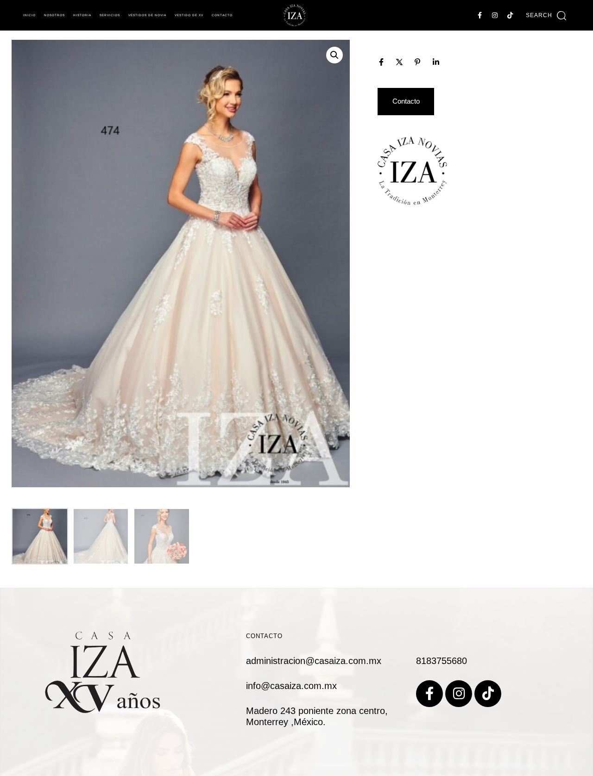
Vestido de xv (189, 15)
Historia (82, 15)
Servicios (110, 15)
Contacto (222, 15)
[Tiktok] (510, 15)
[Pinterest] (417, 62)
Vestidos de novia (147, 15)
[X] (399, 62)
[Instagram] (494, 15)
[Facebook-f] (479, 15)
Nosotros (54, 15)
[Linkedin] (436, 62)
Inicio (29, 15)
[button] (546, 15)
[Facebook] (381, 62)
